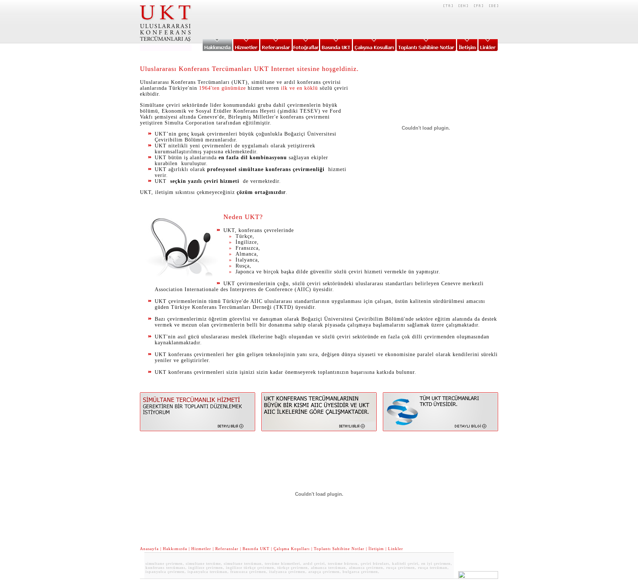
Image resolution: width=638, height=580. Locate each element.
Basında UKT (256, 548)
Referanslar (227, 548)
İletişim (376, 548)
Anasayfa (149, 548)
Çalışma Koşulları (292, 548)
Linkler (395, 548)
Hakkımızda (175, 548)
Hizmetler (201, 548)
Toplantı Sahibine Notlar (339, 548)
